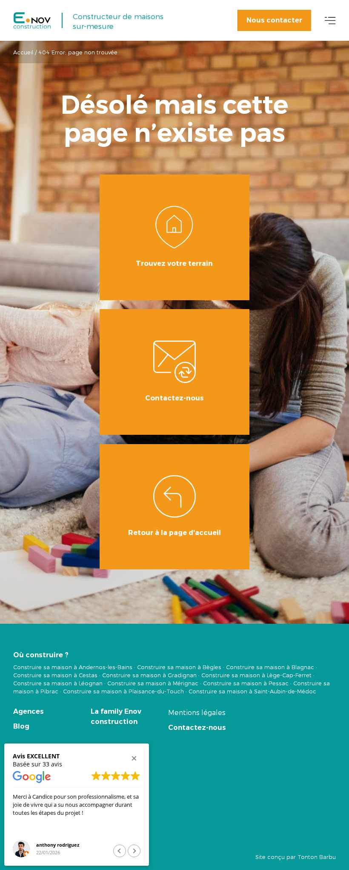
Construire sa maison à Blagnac (270, 667)
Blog (21, 726)
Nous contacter (274, 20)
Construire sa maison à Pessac (246, 683)
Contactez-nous (197, 728)
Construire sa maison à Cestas (55, 675)
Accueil (23, 52)
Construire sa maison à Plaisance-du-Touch (123, 691)
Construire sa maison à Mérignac (152, 683)
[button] (134, 758)
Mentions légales (197, 712)
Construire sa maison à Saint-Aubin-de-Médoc (252, 691)
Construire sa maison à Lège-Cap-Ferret (256, 675)
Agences (28, 711)
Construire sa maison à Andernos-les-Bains (72, 667)
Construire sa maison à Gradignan (149, 675)
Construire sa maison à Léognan (58, 683)
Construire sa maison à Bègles (179, 667)
